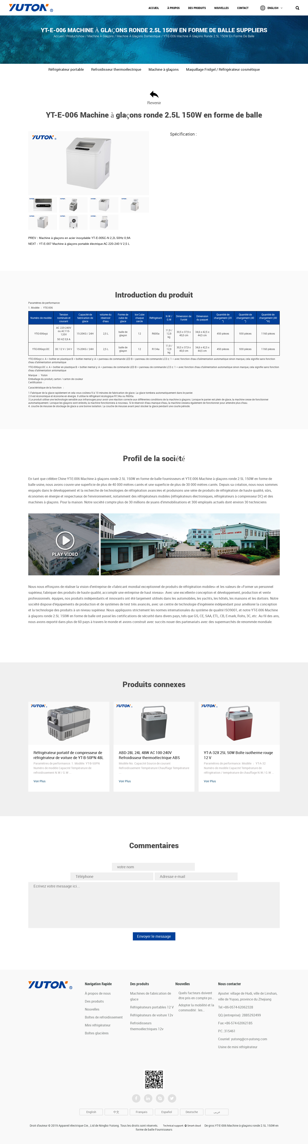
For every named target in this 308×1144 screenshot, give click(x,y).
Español (166, 1112)
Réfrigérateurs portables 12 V (152, 1007)
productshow (75, 36)
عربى (217, 1112)
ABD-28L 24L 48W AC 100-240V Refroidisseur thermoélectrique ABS (64, 755)
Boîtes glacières (97, 1033)
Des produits (197, 8)
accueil (59, 36)
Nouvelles (221, 8)
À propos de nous (98, 993)
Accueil (154, 8)
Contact (242, 8)
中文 (116, 1112)
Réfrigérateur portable (66, 69)
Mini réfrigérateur (97, 1025)
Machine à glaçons (101, 36)
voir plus (39, 781)
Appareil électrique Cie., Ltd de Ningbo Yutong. (89, 1125)
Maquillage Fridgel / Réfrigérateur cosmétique (223, 69)
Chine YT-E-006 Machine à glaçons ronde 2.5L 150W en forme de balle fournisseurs (119, 478)
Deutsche (192, 1112)
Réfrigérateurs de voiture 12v (151, 1015)
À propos (173, 8)
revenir (154, 102)
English (273, 8)
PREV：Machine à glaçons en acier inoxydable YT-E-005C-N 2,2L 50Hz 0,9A (79, 238)
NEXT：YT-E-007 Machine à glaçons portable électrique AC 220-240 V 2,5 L (79, 243)
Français (141, 1112)
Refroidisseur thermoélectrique (116, 69)
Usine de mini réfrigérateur (237, 1047)
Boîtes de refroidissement (104, 1017)
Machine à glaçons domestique (138, 36)
